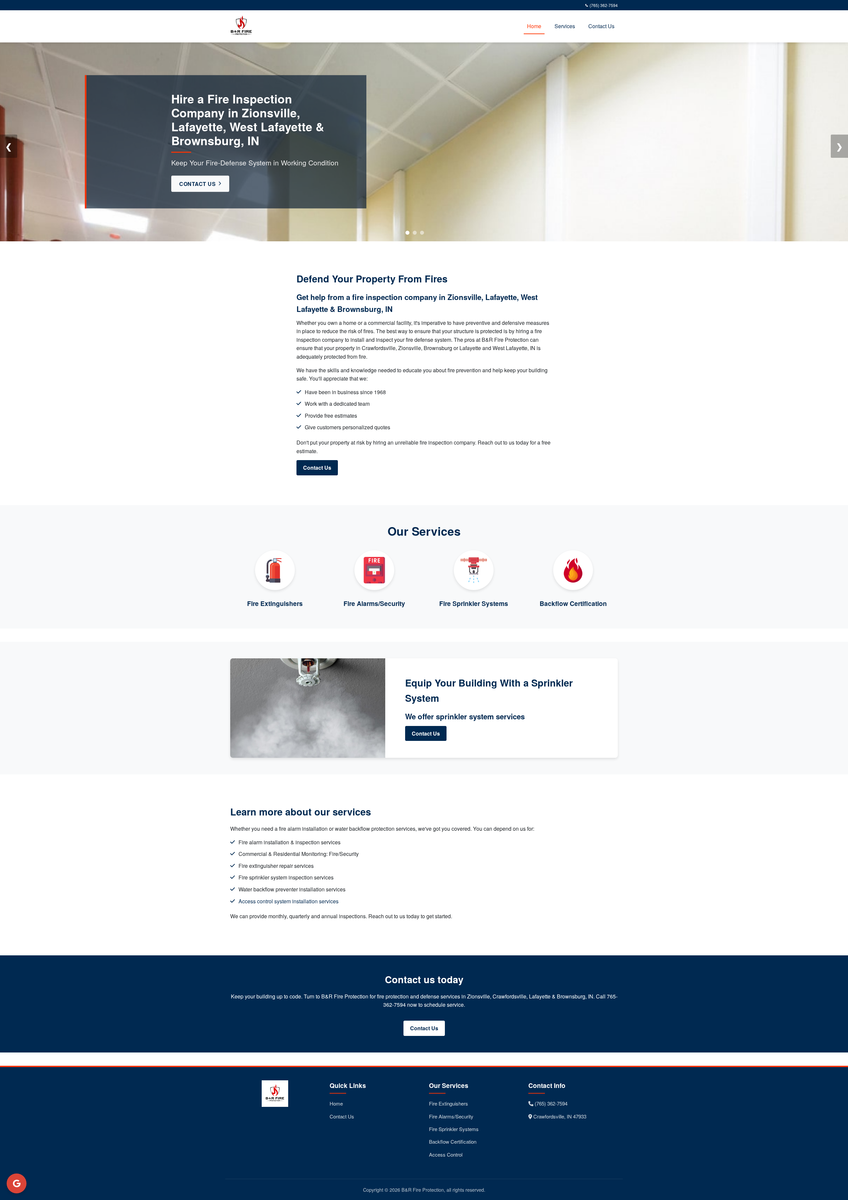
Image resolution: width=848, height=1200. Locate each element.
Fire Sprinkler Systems (454, 1128)
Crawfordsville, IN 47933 (559, 1116)
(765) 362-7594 (604, 5)
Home (534, 26)
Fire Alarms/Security (451, 1116)
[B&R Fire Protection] (243, 26)
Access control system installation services (288, 901)
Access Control (445, 1154)
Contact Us (601, 26)
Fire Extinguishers (448, 1103)
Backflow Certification (452, 1141)
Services (565, 26)
